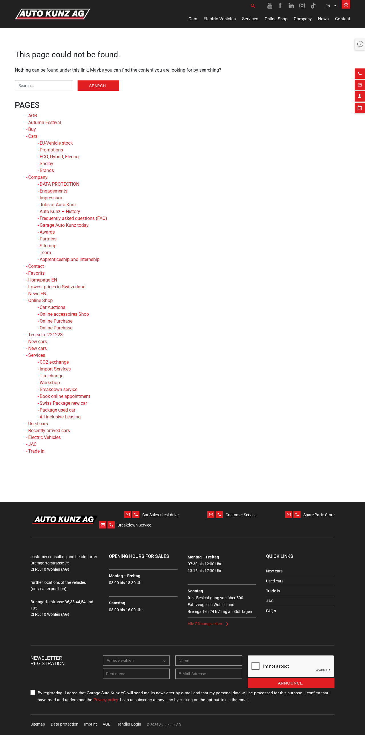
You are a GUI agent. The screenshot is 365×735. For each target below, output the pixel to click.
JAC (32, 444)
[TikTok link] (313, 6)
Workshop (50, 382)
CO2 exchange (54, 362)
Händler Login (128, 724)
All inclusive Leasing (60, 417)
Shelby (46, 163)
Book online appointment (65, 396)
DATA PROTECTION (59, 184)
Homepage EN (42, 280)
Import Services (55, 369)
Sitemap (48, 245)
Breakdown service (58, 389)
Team (45, 252)
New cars (37, 341)
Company (303, 18)
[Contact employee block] (360, 96)
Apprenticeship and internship (70, 259)
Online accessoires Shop (64, 314)
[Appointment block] (360, 108)
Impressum (51, 198)
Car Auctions (52, 307)
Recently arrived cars (49, 430)
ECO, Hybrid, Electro (59, 156)
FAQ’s (271, 611)
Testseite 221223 (45, 334)
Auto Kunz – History (60, 211)
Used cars (38, 423)
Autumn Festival (44, 122)
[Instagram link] (302, 6)
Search (97, 86)
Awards (47, 232)
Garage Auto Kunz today (64, 225)
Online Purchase (56, 321)
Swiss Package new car (63, 403)
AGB (32, 115)
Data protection (64, 724)
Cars (192, 18)
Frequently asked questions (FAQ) (73, 218)
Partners (48, 239)
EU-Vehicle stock (56, 143)
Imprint (90, 724)
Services (250, 18)
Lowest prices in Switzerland (57, 286)
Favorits (36, 273)
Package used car (57, 410)
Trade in (36, 451)
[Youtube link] (270, 6)
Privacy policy (106, 699)
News (323, 18)
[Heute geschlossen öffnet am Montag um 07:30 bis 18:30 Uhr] (360, 44)
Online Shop (276, 18)
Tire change (51, 375)
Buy (32, 129)
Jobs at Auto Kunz (58, 204)
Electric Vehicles (220, 18)
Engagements (53, 191)
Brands (47, 170)
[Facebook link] (280, 6)
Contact (342, 18)
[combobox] (136, 660)
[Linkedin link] (291, 6)
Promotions (51, 150)
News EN (37, 293)
